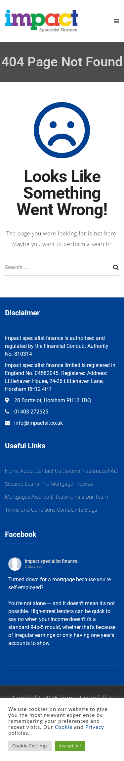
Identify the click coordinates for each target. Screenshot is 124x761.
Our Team (96, 497)
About (27, 471)
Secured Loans (22, 484)
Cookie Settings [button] (30, 746)
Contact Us (48, 471)
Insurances (94, 471)
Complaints (70, 510)
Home (12, 471)
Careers (71, 471)
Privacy (94, 727)
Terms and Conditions (30, 510)
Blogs (90, 510)
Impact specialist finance (51, 561)
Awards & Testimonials (57, 497)
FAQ (113, 471)
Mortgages (17, 497)
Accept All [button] (70, 746)
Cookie (63, 727)
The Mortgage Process (66, 484)
